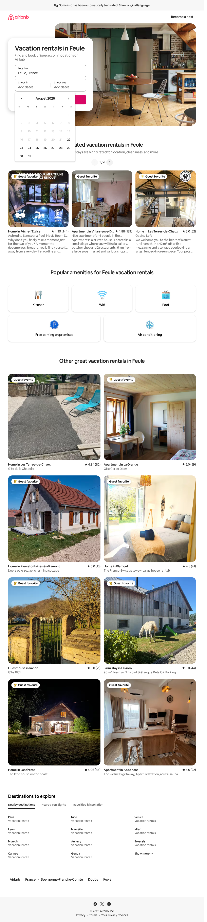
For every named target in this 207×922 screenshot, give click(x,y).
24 (29, 148)
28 (60, 148)
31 (29, 156)
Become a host (182, 17)
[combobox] (50, 72)
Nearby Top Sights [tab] (53, 804)
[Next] (109, 162)
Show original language (134, 5)
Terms (93, 915)
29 (68, 148)
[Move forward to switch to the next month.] (68, 98)
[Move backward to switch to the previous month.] (22, 98)
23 (21, 148)
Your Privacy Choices (114, 915)
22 (68, 139)
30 (21, 156)
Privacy (80, 915)
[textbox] (32, 87)
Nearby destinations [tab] (21, 804)
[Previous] (94, 162)
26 (45, 148)
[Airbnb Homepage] (18, 17)
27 (53, 148)
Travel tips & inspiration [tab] (87, 804)
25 (37, 148)
